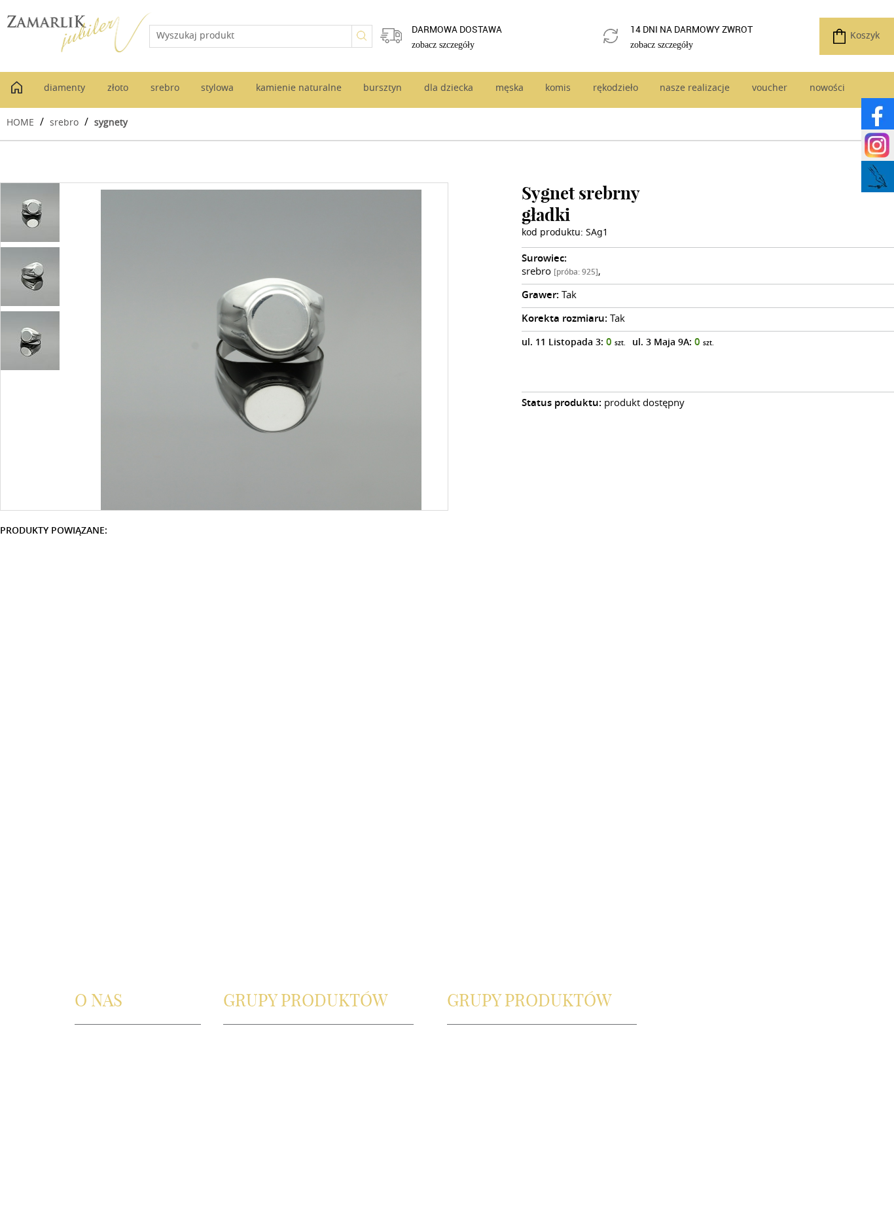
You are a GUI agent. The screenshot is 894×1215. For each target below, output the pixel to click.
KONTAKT (95, 1075)
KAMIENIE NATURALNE (273, 1120)
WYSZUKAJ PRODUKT (268, 1045)
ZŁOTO (238, 1075)
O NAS (89, 1045)
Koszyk (865, 36)
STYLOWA (243, 1105)
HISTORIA (96, 1060)
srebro (64, 122)
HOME (20, 122)
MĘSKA (462, 1060)
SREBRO (241, 1090)
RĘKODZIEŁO (475, 1090)
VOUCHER (468, 1120)
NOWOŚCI (469, 1135)
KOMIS (462, 1075)
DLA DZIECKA (476, 1045)
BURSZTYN (246, 1135)
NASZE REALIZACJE (487, 1105)
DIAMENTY (246, 1060)
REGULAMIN (101, 1090)
